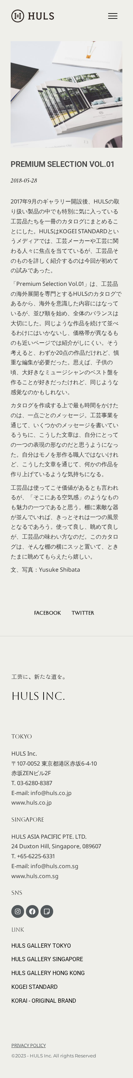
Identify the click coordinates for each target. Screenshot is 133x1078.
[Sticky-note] (46, 911)
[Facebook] (32, 911)
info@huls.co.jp (51, 793)
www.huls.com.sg (35, 876)
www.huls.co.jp (31, 802)
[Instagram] (17, 911)
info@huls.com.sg (54, 866)
